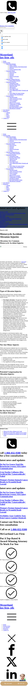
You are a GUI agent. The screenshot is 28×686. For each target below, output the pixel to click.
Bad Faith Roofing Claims (15, 107)
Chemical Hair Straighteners (16, 94)
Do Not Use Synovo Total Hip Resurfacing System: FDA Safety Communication (13, 214)
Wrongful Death (13, 97)
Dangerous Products (11, 82)
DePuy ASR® (12, 65)
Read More (3, 216)
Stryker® (11, 68)
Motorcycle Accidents (14, 103)
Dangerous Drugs (10, 71)
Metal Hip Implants (11, 64)
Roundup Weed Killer (14, 85)
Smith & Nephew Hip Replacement (18, 66)
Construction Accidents (15, 104)
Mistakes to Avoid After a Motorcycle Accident (15, 432)
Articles (8, 112)
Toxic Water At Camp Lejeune (16, 93)
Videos (8, 117)
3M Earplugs (12, 87)
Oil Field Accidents (14, 105)
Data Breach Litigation (15, 108)
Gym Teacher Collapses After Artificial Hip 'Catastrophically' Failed (10, 219)
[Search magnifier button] (1, 31)
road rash (23, 261)
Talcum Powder (13, 86)
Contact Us (6, 118)
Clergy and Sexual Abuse (15, 98)
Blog (7, 114)
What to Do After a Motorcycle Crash (12, 431)
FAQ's (7, 115)
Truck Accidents (13, 100)
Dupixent (11, 73)
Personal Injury (10, 96)
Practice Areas (6, 62)
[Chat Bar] (14, 683)
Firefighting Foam (13, 83)
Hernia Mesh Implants (14, 80)
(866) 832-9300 (11, 12)
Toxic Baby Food (13, 89)
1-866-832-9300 (12, 452)
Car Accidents (12, 101)
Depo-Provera (12, 72)
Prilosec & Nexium (14, 76)
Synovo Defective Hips (15, 69)
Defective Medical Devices (13, 79)
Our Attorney (6, 110)
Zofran (11, 78)
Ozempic (11, 75)
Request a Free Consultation (7, 26)
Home (4, 61)
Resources (5, 111)
